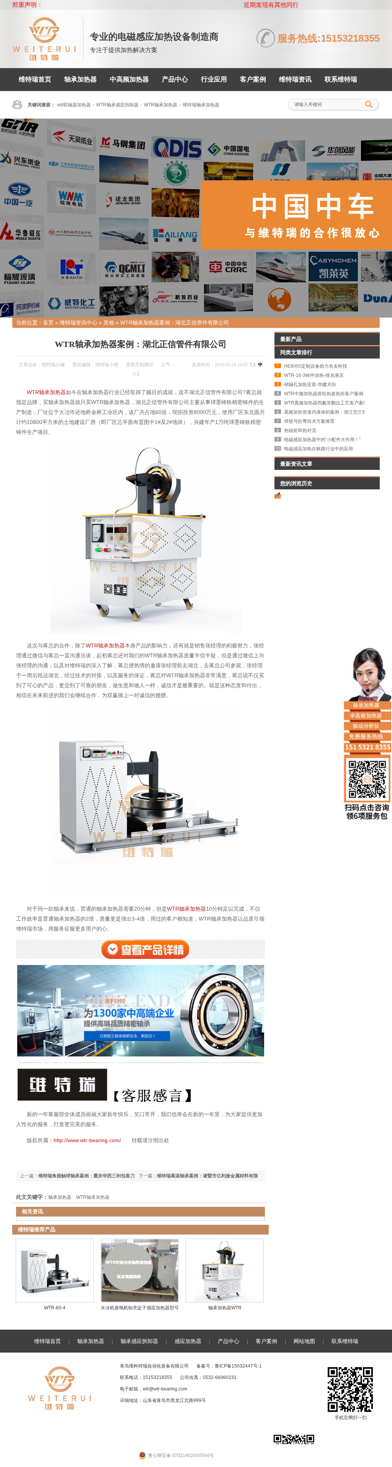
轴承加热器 (80, 79)
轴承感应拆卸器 (139, 1341)
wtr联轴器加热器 (74, 105)
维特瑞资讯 (295, 79)
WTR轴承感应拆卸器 (117, 105)
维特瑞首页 (35, 79)
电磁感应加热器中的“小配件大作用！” (322, 439)
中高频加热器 (129, 79)
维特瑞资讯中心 (78, 322)
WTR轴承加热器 (160, 105)
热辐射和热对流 (300, 430)
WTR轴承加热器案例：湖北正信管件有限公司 (174, 322)
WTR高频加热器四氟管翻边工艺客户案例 (326, 403)
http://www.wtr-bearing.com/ (87, 1140)
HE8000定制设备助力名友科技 (315, 366)
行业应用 (214, 79)
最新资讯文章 (296, 464)
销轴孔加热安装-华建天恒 (310, 384)
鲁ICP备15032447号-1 (238, 1366)
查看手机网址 (140, 364)
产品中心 (175, 79)
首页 (48, 322)
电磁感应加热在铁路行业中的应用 (318, 449)
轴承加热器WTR (225, 1308)
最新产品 (291, 339)
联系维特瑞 (341, 79)
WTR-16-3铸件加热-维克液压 (314, 375)
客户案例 (253, 79)
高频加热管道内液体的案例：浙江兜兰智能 (327, 412)
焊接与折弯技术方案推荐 (309, 421)
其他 (108, 322)
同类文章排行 (296, 352)
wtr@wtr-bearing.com (165, 1389)
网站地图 (304, 1341)
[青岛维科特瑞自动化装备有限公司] (43, 57)
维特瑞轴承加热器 (201, 105)
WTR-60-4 (54, 1308)
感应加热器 (188, 1341)
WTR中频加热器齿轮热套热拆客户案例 (323, 393)
